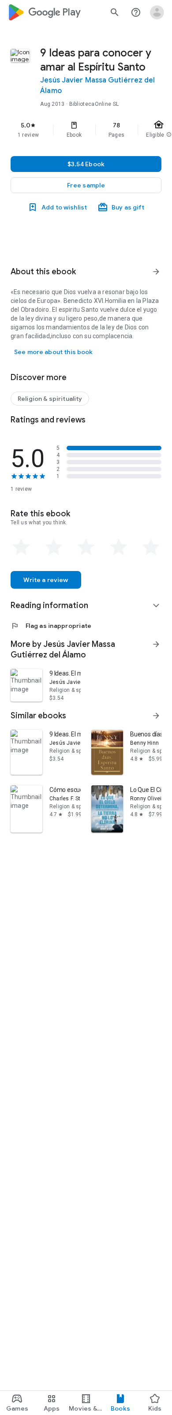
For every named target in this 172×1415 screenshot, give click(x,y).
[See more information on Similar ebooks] (156, 715)
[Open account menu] (157, 12)
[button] (86, 185)
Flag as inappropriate (51, 625)
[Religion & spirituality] (50, 398)
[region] (86, 129)
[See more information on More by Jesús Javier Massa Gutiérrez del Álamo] (156, 644)
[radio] (21, 547)
